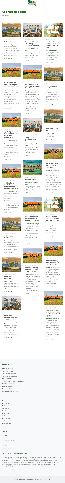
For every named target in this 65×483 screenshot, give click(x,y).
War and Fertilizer (31, 180)
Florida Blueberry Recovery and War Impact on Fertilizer (32, 218)
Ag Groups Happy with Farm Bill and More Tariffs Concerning (10, 134)
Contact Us (5, 448)
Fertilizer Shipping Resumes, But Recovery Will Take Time (53, 44)
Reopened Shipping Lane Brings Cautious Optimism (32, 44)
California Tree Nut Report (9, 376)
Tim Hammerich (6, 426)
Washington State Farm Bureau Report (13, 381)
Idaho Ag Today (6, 389)
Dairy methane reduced (9, 277)
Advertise (5, 438)
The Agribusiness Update (9, 373)
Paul (3, 421)
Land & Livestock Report (9, 384)
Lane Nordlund (6, 411)
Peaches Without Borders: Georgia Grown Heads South (11, 317)
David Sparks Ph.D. (7, 403)
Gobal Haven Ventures (9, 237)
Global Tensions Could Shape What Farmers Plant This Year (52, 219)
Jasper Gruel (5, 408)
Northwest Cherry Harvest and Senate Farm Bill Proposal (32, 86)
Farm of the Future (7, 368)
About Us (4, 445)
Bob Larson (5, 401)
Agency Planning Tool (8, 440)
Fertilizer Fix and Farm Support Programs (52, 165)
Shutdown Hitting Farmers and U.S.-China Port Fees (52, 262)
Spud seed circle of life (53, 129)
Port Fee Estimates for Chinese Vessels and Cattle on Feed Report (53, 313)
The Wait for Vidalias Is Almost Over (31, 139)
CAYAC (4, 443)
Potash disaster (10, 42)
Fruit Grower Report (7, 386)
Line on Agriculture (7, 378)
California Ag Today (7, 371)
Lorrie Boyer (5, 416)
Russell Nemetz (6, 423)
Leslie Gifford (6, 413)
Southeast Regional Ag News (10, 391)
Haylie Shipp (5, 406)
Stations (4, 435)
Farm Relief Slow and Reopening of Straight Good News (11, 84)
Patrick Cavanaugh (7, 418)
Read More (7, 58)
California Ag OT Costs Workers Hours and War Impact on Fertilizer (11, 185)
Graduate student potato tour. (52, 87)
